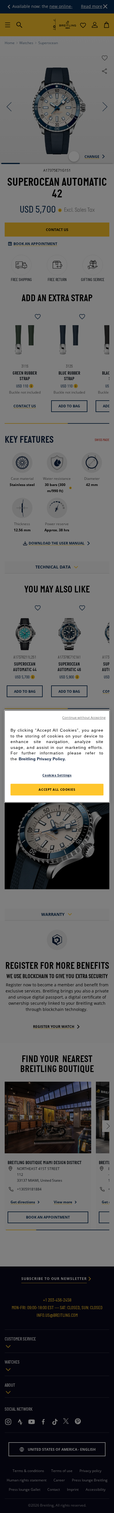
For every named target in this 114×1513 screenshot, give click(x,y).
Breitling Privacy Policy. (42, 758)
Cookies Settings (56, 775)
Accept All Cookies (57, 789)
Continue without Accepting (84, 718)
